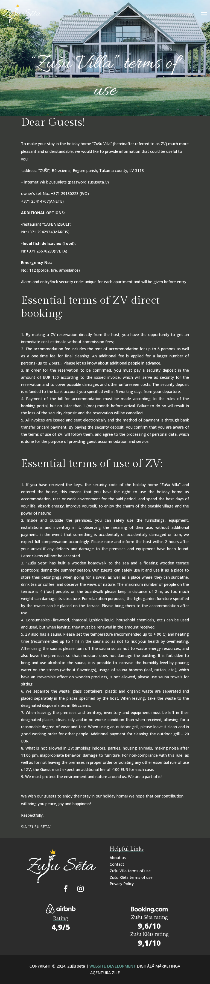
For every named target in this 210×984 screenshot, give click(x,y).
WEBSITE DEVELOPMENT (113, 966)
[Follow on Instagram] (80, 888)
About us (118, 857)
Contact (117, 864)
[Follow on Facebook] (65, 888)
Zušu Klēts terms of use (131, 877)
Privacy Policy (122, 883)
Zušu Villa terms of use (130, 870)
